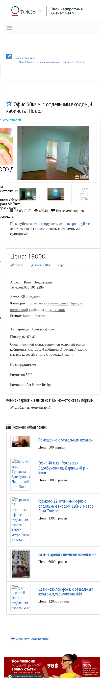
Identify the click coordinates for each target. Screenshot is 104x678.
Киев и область (34, 316)
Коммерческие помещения (48, 303)
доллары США (40, 265)
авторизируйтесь (78, 224)
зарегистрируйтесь (44, 224)
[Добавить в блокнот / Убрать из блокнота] (9, 104)
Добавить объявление (32, 639)
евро (61, 265)
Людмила (32, 297)
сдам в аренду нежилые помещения (67, 554)
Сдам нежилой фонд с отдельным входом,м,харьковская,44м (65, 591)
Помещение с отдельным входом (65, 440)
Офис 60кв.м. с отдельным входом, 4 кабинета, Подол (51, 61)
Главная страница (24, 57)
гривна (19, 265)
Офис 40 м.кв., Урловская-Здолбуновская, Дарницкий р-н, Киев (63, 468)
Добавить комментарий (33, 407)
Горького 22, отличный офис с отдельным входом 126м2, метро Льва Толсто (66, 506)
